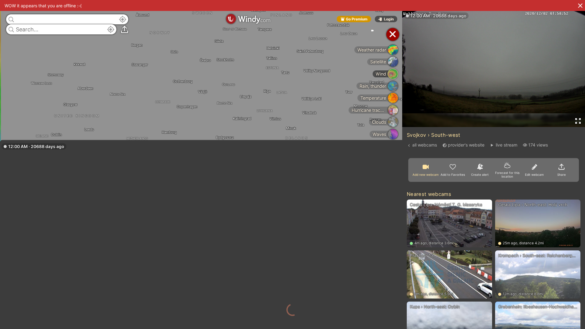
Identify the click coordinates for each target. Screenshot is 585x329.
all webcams (424, 144)
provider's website (466, 144)
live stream (506, 144)
